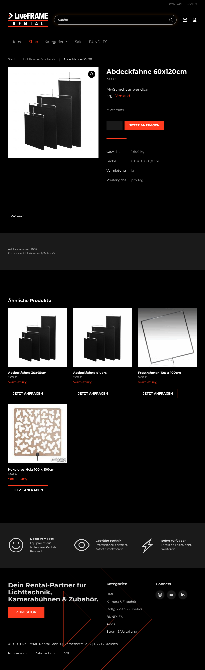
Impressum (17, 653)
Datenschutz (45, 653)
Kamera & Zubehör (121, 602)
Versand (122, 96)
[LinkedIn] (183, 595)
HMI (110, 594)
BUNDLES (98, 42)
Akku (111, 624)
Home (16, 42)
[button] (91, 74)
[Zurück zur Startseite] (28, 20)
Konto (192, 4)
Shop (33, 42)
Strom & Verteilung (122, 631)
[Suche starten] (171, 20)
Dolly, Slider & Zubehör (124, 609)
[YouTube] (171, 595)
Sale (78, 42)
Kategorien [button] (54, 42)
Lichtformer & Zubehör (39, 253)
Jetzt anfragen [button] (28, 393)
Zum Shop (26, 612)
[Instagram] (160, 595)
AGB (66, 653)
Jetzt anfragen (144, 125)
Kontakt (176, 4)
